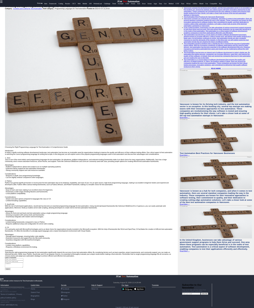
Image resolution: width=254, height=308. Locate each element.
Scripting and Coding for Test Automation (27, 8)
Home (33, 289)
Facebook (65, 289)
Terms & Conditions (7, 294)
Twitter (65, 296)
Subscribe (204, 293)
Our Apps (125, 285)
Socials (63, 285)
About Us (94, 289)
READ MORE (216, 68)
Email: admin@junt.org (8, 305)
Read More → (185, 117)
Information (4, 285)
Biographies (35, 296)
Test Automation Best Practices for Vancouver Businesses (204, 17)
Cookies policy (10, 298)
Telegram (66, 299)
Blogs (33, 299)
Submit (8, 269)
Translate (155, 285)
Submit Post (35, 292)
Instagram (66, 292)
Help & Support (96, 285)
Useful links (35, 285)
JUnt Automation (128, 1)
